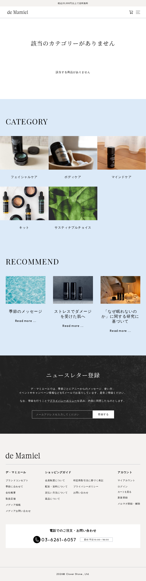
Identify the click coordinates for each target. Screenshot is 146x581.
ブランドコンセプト (17, 480)
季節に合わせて (14, 486)
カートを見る (124, 492)
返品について (52, 498)
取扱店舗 (11, 498)
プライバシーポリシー (63, 400)
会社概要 (11, 492)
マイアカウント (126, 480)
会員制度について (55, 480)
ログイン (123, 486)
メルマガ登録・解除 (129, 503)
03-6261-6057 (58, 539)
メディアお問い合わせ (18, 511)
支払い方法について (56, 492)
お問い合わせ (80, 492)
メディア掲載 (13, 505)
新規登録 (123, 497)
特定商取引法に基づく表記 (88, 480)
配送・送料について (56, 486)
